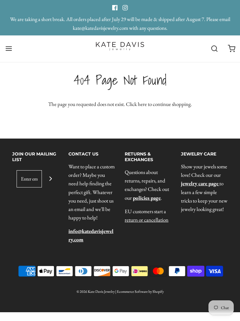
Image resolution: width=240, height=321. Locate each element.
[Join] (50, 178)
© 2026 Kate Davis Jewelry (96, 291)
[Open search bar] (214, 48)
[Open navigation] (8, 48)
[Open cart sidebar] (231, 48)
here (142, 104)
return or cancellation (146, 219)
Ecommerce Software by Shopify (140, 291)
